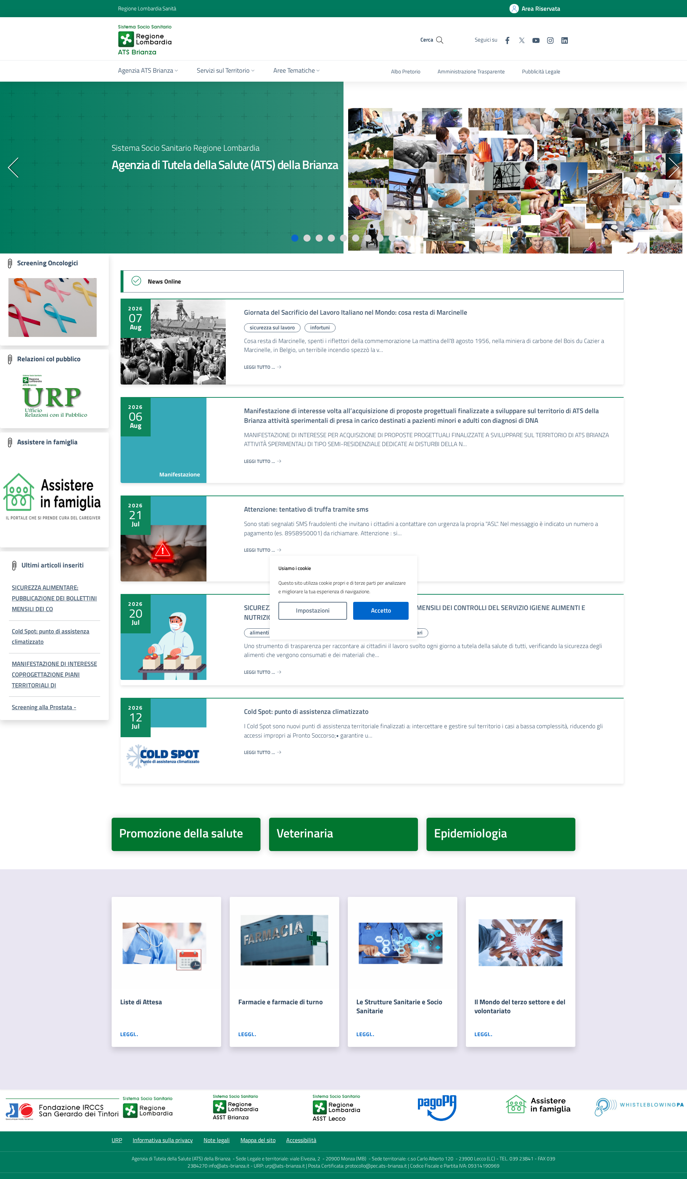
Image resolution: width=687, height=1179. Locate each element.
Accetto (381, 610)
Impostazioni (313, 610)
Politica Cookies (343, 629)
